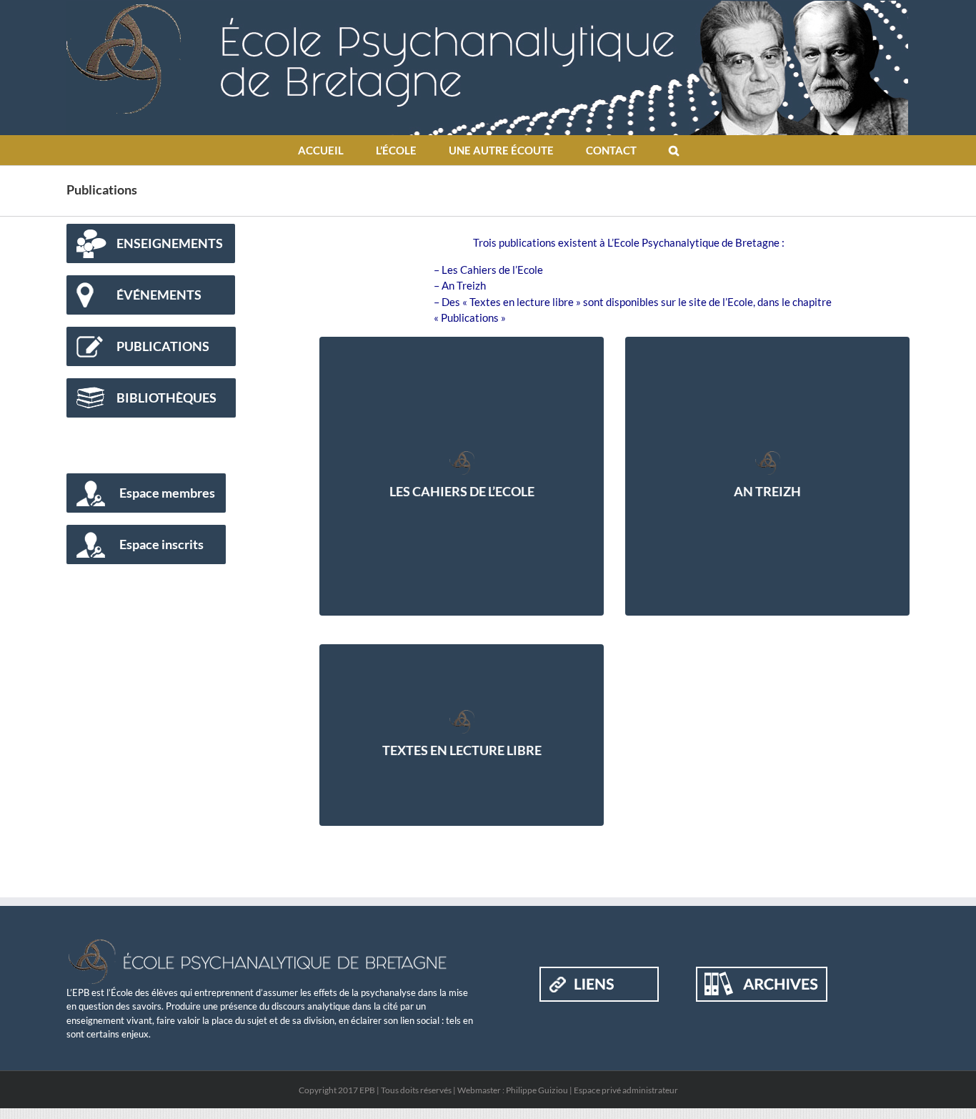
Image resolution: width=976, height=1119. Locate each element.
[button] (673, 150)
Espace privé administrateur (626, 1090)
